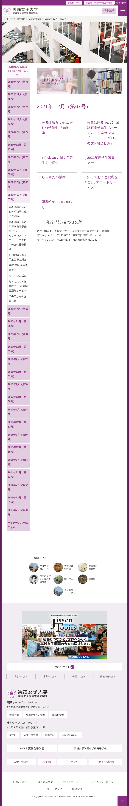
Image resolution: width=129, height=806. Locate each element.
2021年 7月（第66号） (18, 311)
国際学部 (50, 735)
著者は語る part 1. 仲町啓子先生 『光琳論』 (18, 212)
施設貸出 (77, 789)
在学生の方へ (21, 676)
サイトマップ (54, 789)
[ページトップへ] (122, 801)
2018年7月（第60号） (18, 386)
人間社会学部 (31, 735)
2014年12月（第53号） (17, 474)
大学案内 (21, 19)
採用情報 (46, 761)
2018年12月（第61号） (17, 374)
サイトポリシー (72, 782)
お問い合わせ (20, 782)
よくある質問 (45, 782)
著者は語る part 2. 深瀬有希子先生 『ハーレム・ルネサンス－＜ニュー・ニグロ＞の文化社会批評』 (18, 235)
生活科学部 (58, 714)
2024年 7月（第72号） (18, 134)
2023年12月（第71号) (17, 147)
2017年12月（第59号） (17, 399)
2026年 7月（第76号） (18, 84)
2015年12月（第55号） (17, 449)
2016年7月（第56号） (18, 437)
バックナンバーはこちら (18, 525)
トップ (10, 19)
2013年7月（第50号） (18, 512)
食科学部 (14, 714)
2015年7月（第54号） (18, 462)
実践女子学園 (74, 3)
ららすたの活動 (17, 275)
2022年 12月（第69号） (17, 172)
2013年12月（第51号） (17, 499)
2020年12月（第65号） (17, 323)
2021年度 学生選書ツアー (18, 267)
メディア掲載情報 (105, 761)
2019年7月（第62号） (18, 361)
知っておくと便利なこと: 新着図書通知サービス (18, 286)
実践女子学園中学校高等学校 (99, 3)
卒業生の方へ (50, 676)
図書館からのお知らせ (17, 298)
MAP (31, 702)
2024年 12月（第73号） (17, 121)
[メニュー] (122, 10)
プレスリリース (72, 761)
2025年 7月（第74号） (18, 109)
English (122, 3)
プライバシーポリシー (103, 782)
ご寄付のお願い (21, 761)
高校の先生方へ (108, 676)
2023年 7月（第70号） (18, 159)
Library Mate (35, 19)
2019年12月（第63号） (17, 349)
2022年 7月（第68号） (18, 184)
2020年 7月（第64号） (18, 336)
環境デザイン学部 (35, 714)
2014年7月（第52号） (18, 487)
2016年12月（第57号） (17, 424)
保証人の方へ (79, 676)
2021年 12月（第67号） (17, 197)
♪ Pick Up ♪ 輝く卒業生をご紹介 (18, 257)
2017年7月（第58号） (18, 411)
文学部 (13, 735)
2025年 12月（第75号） (17, 96)
